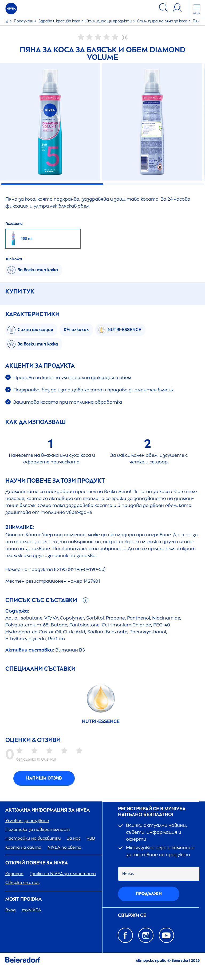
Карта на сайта (23, 847)
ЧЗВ (91, 838)
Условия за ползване (27, 820)
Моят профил (23, 899)
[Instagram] (145, 935)
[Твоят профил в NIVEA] (177, 8)
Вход (10, 909)
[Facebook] (125, 935)
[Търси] (163, 8)
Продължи (149, 893)
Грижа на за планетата (63, 873)
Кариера (14, 873)
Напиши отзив (44, 778)
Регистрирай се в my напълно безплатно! (152, 811)
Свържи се (132, 915)
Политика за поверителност (37, 829)
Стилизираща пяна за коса (162, 21)
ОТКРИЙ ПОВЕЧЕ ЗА (36, 863)
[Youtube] (166, 935)
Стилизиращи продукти (109, 21)
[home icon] (7, 21)
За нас (74, 838)
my (31, 909)
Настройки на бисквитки (33, 838)
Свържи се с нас (22, 882)
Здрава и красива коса (59, 21)
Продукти (24, 21)
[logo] (11, 8)
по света (64, 847)
